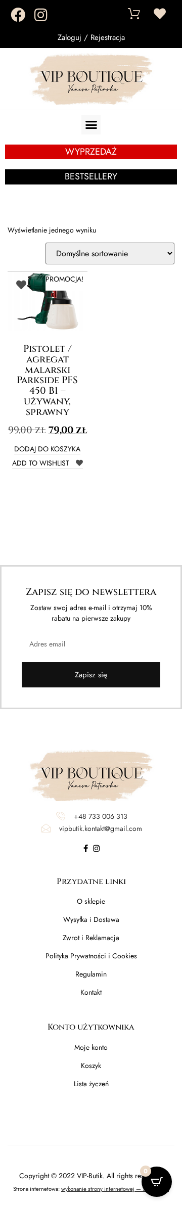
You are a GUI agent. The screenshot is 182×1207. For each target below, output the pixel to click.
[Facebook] (18, 15)
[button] (91, 124)
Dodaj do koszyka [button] (47, 449)
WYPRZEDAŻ (91, 151)
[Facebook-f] (85, 848)
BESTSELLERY (91, 176)
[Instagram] (40, 15)
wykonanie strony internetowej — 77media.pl (115, 1189)
